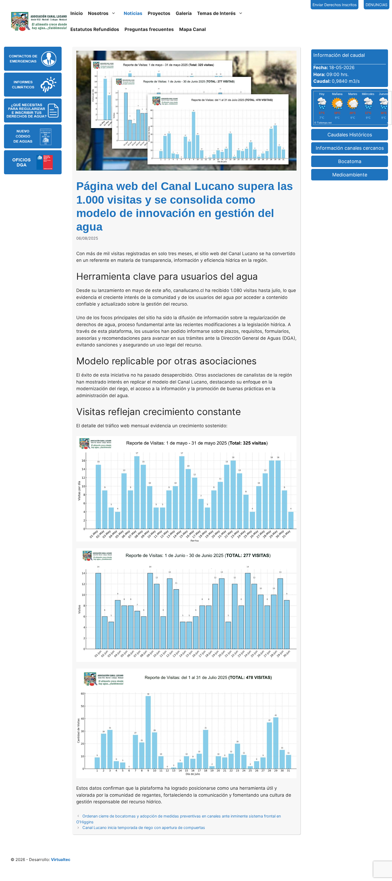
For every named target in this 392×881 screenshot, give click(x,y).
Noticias (133, 13)
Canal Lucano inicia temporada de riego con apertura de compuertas (143, 827)
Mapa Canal (192, 29)
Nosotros (98, 13)
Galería (184, 13)
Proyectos (159, 13)
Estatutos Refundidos (94, 29)
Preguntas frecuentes (149, 29)
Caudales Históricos (349, 134)
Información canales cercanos (350, 148)
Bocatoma (349, 161)
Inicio (76, 13)
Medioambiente (349, 174)
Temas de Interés (216, 13)
